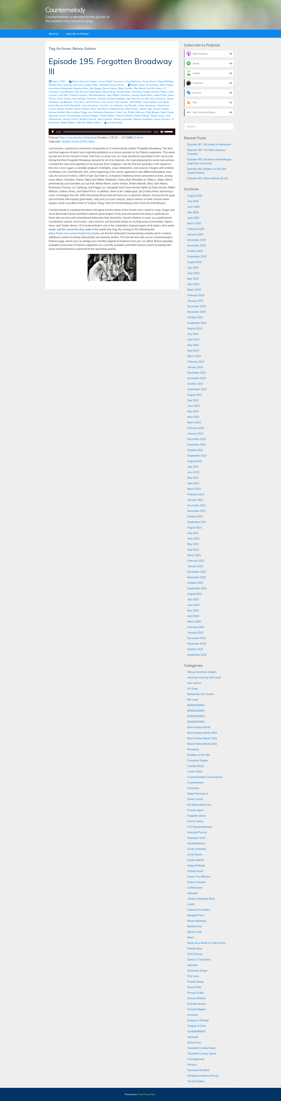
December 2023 (196, 372)
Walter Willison (68, 122)
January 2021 (195, 566)
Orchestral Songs (197, 970)
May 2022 (193, 477)
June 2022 (193, 472)
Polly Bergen (152, 112)
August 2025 (194, 262)
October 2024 (195, 317)
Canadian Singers (197, 760)
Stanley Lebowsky (123, 119)
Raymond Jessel (57, 115)
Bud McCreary (154, 88)
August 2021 (194, 527)
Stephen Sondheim (143, 119)
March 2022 (194, 488)
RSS (84, 141)
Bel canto (192, 699)
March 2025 (194, 289)
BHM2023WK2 (196, 710)
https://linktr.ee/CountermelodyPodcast (71, 233)
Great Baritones (133, 81)
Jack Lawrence (157, 98)
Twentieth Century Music (111, 85)
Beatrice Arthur (80, 88)
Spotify (66, 141)
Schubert (192, 1014)
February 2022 (195, 494)
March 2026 (194, 223)
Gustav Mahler (195, 860)
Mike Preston (132, 109)
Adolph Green (138, 85)
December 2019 (196, 638)
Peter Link (121, 112)
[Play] (52, 131)
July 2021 (193, 533)
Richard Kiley (73, 115)
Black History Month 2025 (202, 738)
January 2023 (195, 433)
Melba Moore (117, 109)
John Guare (107, 102)
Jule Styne (163, 102)
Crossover (118, 81)
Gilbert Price (160, 95)
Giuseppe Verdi (196, 838)
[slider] (169, 131)
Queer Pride (91, 85)
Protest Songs (195, 981)
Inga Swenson (133, 98)
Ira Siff (145, 98)
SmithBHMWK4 (196, 1031)
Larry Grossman (89, 105)
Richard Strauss (196, 1003)
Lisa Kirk (104, 105)
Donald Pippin (124, 91)
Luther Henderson (147, 105)
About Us (54, 33)
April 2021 (193, 549)
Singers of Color (196, 1026)
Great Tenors (149, 81)
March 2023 (194, 422)
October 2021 (195, 516)
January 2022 (195, 500)
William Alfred (93, 122)
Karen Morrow (56, 105)
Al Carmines (152, 85)
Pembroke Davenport (104, 112)
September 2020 (197, 588)
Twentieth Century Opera (201, 1053)
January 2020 (195, 632)
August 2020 (194, 594)
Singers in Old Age (198, 1020)
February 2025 (195, 295)
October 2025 (195, 251)
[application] (112, 131)
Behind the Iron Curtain (200, 694)
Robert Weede (141, 115)
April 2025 (193, 284)
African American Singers (85, 81)
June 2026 (193, 206)
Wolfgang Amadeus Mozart (202, 1075)
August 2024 (194, 328)
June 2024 (193, 339)
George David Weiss (142, 95)
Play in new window (70, 137)
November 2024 (196, 312)
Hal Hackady (78, 98)
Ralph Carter (167, 112)
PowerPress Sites (147, 1094)
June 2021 (193, 538)
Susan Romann (162, 119)
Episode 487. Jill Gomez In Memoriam (209, 144)
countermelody (114, 122)
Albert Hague (166, 85)
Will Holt (81, 122)
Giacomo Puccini (197, 832)
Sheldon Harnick (87, 119)
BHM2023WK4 (196, 721)
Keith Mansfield (72, 105)
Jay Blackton (65, 102)
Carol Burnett (66, 91)
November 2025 (196, 245)
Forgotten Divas (196, 815)
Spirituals (192, 1037)
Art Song (192, 688)
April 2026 (193, 217)
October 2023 (195, 383)
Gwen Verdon (64, 98)
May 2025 (193, 278)
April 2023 (193, 417)
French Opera (195, 821)
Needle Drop (55, 85)
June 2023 (193, 406)
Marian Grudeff (65, 109)
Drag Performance (197, 793)
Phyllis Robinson (136, 112)
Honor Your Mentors (198, 876)
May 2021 (193, 544)
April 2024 (193, 350)
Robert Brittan (107, 115)
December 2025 (196, 240)
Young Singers (195, 1081)
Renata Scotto (195, 992)
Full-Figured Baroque (199, 826)
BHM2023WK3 (196, 716)
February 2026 (195, 229)
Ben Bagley (95, 88)
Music (190, 937)
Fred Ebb (63, 95)
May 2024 (193, 345)
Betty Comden (125, 88)
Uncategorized (195, 1059)
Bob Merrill (139, 88)
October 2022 (195, 450)
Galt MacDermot (96, 95)
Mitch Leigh (146, 109)
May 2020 (193, 610)
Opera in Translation (199, 959)
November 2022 (196, 444)
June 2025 (193, 273)
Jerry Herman (93, 102)
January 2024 (195, 367)
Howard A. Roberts (96, 98)
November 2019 (196, 643)
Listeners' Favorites (198, 909)
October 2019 (195, 649)
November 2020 (196, 577)
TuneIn (76, 141)
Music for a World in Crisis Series (206, 943)
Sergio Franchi (70, 119)
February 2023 (195, 428)
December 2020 (196, 571)
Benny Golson (110, 88)
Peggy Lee (86, 112)
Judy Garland (150, 102)
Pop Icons (78, 85)
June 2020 (193, 605)
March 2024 (194, 356)
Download (90, 137)
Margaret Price (195, 915)
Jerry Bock (79, 102)
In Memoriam (194, 887)
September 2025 (197, 256)
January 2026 (195, 234)
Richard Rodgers (90, 115)
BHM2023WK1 (196, 705)
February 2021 (195, 560)
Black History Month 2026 (202, 744)
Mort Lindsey (72, 112)
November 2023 (196, 378)
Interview (192, 893)
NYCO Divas (194, 954)
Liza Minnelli (130, 105)
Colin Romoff (80, 91)
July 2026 (193, 201)
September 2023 (197, 389)
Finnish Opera (195, 810)
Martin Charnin (81, 109)
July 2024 (193, 334)
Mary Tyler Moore (100, 109)
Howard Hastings (116, 98)
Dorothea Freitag (141, 91)
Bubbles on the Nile (198, 755)
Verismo (192, 1064)
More (92, 141)
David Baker (95, 91)
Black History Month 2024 (202, 732)
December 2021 (196, 505)
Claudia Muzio (195, 766)
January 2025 (195, 300)
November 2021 (196, 511)
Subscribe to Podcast (77, 33)
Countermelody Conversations (204, 777)
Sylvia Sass (194, 1042)
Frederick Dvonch (78, 95)
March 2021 (194, 555)
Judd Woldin (135, 102)
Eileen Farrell (195, 799)
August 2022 (194, 461)
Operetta (67, 85)
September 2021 (197, 522)
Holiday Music (195, 871)
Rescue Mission (196, 998)
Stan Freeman (104, 119)
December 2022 (196, 439)
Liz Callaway (116, 105)
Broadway (193, 749)
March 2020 (194, 621)
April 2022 (193, 483)
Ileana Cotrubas (196, 882)
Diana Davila (108, 91)
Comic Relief (105, 81)
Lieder (191, 904)
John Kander (121, 102)
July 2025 (193, 267)
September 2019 (197, 654)
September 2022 (197, 455)
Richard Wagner (196, 1009)
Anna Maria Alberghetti (60, 88)
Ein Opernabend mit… (200, 804)
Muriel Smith (194, 932)
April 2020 (193, 616)
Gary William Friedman (118, 95)
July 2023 (193, 400)
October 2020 (195, 582)
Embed (139, 137)
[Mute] (162, 131)
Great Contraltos (196, 849)
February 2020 (195, 627)
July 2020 (193, 599)
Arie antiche (194, 683)
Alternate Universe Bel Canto (204, 677)
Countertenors (195, 782)
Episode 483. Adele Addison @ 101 (207, 178)
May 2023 (193, 411)
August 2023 (194, 394)
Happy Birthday (165, 81)
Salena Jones (158, 115)
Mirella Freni (194, 926)
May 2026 (193, 212)
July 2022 (193, 466)
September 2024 (197, 323)
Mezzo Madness (196, 920)
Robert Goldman (124, 115)
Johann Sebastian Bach (201, 898)
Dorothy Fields (158, 91)
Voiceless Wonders (198, 1070)
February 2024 (195, 361)
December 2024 (196, 306)
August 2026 (194, 195)
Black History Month (198, 727)
